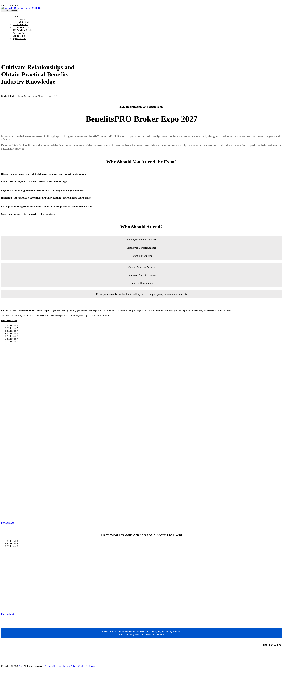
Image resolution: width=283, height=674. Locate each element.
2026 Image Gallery (22, 27)
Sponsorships (19, 38)
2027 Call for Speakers (23, 30)
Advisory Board (20, 33)
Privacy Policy (69, 666)
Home (16, 16)
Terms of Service (52, 666)
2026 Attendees (20, 24)
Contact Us (24, 21)
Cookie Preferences (87, 666)
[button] (11, 5)
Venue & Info (19, 35)
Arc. (21, 666)
